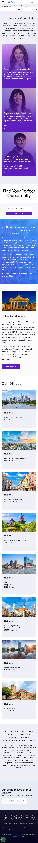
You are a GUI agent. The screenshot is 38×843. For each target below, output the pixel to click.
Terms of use (29, 828)
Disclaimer (6, 828)
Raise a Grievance (23, 830)
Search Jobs (19, 213)
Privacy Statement (17, 828)
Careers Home (6, 6)
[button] (3, 2)
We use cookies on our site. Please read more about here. (19, 836)
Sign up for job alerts (13, 801)
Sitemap (12, 830)
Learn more (9, 366)
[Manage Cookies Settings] (3, 839)
